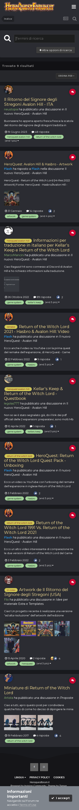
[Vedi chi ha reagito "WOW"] (52, 658)
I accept (62, 798)
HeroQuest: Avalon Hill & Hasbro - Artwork (38, 164)
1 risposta (38, 426)
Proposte (66, 698)
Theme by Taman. (57, 786)
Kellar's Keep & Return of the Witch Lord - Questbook (33, 393)
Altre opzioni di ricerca (57, 50)
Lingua (20, 777)
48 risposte (41, 131)
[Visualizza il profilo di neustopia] (8, 89)
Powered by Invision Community (28, 786)
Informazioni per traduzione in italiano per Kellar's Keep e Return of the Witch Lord (36, 245)
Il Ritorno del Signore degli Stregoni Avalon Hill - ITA (30, 102)
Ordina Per (65, 76)
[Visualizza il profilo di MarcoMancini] (8, 230)
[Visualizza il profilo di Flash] (8, 154)
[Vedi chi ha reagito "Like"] (50, 210)
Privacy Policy (40, 777)
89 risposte (43, 297)
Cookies (59, 777)
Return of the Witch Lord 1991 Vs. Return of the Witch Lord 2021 (37, 527)
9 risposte (43, 359)
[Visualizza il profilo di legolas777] (8, 378)
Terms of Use (27, 804)
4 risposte (42, 735)
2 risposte (39, 658)
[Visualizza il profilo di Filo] (8, 579)
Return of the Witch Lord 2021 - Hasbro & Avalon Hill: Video (36, 329)
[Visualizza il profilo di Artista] (8, 678)
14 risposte (36, 210)
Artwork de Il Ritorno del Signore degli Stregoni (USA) (36, 592)
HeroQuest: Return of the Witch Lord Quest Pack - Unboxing (39, 460)
